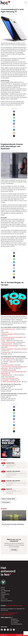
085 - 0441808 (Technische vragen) (14, 605)
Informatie (3, 592)
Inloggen (3, 595)
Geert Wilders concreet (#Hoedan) (10, 345)
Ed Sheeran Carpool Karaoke (9, 370)
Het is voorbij (5, 332)
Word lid (3, 587)
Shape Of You (12, 361)
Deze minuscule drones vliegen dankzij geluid (13, 524)
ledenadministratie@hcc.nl (7, 614)
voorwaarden (19, 635)
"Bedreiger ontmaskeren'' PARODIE (10, 334)
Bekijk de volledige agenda (8, 498)
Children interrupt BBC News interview (11, 381)
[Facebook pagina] (2, 630)
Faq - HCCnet (4, 599)
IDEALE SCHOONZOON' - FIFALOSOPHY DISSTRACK (14, 349)
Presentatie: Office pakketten (13, 471)
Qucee (3, 340)
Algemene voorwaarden (6, 600)
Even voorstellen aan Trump (8, 329)
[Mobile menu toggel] (25, 2)
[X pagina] (5, 630)
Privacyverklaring (5, 594)
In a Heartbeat (5, 380)
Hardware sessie (10, 463)
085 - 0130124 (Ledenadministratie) (9, 613)
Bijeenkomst (9, 489)
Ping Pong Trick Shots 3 (7, 365)
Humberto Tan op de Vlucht (8, 342)
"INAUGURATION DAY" (7, 375)
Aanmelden (14, 549)
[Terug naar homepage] (5, 3)
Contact (3, 597)
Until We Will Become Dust (8, 358)
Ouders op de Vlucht (7, 344)
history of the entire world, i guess (10, 378)
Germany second (6, 352)
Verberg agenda (6, 502)
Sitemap (3, 589)
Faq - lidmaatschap (5, 590)
